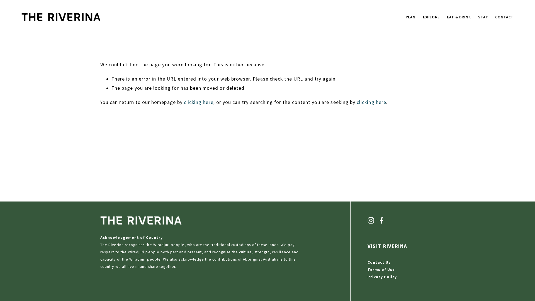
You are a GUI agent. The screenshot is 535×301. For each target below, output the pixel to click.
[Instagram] (371, 220)
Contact (504, 17)
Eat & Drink (459, 17)
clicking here (198, 102)
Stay (483, 17)
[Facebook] (381, 220)
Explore (431, 17)
